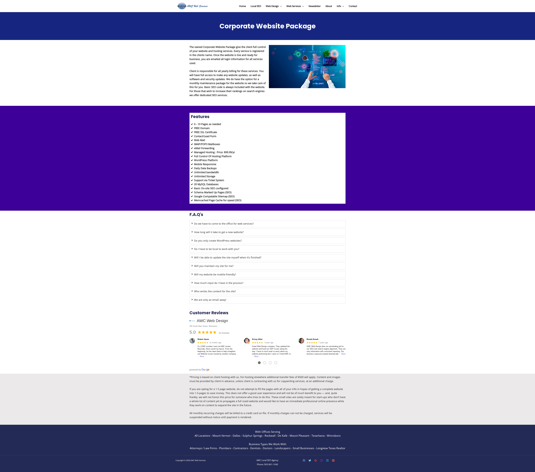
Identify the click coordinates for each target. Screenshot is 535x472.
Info (339, 6)
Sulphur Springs (252, 435)
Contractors (240, 448)
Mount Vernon (221, 435)
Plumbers (225, 448)
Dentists (255, 448)
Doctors (267, 448)
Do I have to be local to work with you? (216, 249)
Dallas (236, 435)
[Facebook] (304, 460)
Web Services (293, 6)
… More (201, 356)
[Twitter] (310, 460)
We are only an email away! (210, 299)
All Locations (202, 435)
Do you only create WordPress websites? (218, 240)
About (328, 6)
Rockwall (270, 435)
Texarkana (318, 435)
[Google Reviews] (315, 460)
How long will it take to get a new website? (219, 232)
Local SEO (256, 6)
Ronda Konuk (312, 339)
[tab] (267, 223)
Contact (353, 6)
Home (242, 6)
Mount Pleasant (299, 435)
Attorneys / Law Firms (203, 448)
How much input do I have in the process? (218, 283)
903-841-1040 (271, 464)
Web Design (272, 6)
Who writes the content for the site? (215, 291)
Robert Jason (203, 339)
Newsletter (315, 6)
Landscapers (282, 448)
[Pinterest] (333, 460)
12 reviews (224, 333)
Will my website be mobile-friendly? (215, 274)
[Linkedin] (327, 460)
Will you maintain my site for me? (214, 266)
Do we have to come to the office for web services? (224, 223)
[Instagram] (321, 460)
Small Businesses (303, 448)
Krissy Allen (257, 339)
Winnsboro (334, 435)
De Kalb (282, 435)
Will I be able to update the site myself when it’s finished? (227, 257)
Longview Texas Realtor (330, 448)
